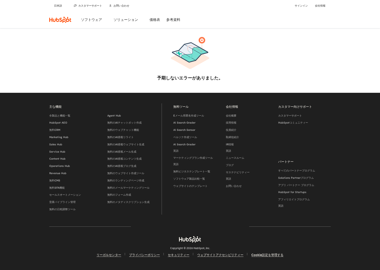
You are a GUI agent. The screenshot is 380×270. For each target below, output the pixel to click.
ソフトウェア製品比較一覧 (189, 178)
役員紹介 (231, 129)
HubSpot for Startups (292, 192)
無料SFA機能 (57, 187)
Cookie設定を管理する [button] (267, 255)
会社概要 (231, 115)
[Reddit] (215, 226)
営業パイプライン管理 (62, 202)
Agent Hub (114, 115)
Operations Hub (59, 166)
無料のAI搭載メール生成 (121, 151)
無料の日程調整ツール (62, 209)
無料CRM (54, 129)
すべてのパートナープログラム (296, 170)
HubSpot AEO (58, 122)
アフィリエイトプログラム (294, 202)
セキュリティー (178, 255)
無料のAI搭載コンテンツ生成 (124, 158)
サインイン (301, 5)
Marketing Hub (58, 137)
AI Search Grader (184, 122)
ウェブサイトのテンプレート (190, 186)
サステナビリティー (238, 175)
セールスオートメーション (65, 194)
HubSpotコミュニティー (293, 122)
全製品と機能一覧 (59, 115)
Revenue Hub (57, 173)
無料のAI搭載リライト (120, 137)
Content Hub (57, 158)
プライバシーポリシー (144, 255)
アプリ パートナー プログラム (296, 185)
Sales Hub (55, 144)
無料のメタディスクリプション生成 (128, 202)
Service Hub (57, 151)
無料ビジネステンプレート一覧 (191, 171)
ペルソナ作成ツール (185, 137)
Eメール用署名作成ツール (188, 115)
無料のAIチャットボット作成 (124, 122)
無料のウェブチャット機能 (123, 129)
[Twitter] (190, 226)
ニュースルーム (235, 157)
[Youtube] (177, 226)
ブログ (230, 165)
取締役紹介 (232, 137)
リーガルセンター (109, 255)
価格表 (155, 20)
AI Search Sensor (184, 129)
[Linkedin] (203, 226)
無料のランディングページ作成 (125, 180)
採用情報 (231, 122)
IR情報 (230, 147)
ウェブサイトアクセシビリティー (220, 255)
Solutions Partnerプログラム (296, 177)
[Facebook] (152, 226)
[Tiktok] (228, 226)
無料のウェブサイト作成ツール (125, 173)
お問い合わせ (121, 5)
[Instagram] (164, 226)
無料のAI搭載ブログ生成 (121, 166)
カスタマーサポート (90, 5)
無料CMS (54, 180)
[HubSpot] (60, 19)
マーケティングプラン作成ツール (193, 161)
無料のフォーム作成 (119, 194)
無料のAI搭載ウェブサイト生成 (125, 144)
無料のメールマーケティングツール (128, 187)
